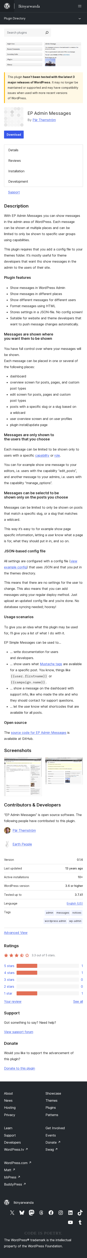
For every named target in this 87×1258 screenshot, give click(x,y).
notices (76, 912)
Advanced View (16, 933)
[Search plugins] (47, 33)
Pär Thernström (44, 120)
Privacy (9, 1115)
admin (49, 912)
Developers (12, 1142)
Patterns (52, 1115)
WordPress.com (18, 1163)
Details (13, 150)
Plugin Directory (14, 18)
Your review (12, 1001)
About (8, 1093)
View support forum (18, 1032)
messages (62, 912)
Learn (8, 1128)
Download (14, 134)
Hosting (10, 1108)
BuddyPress (15, 1184)
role (57, 455)
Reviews (14, 161)
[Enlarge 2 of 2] (77, 763)
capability (42, 455)
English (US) (75, 903)
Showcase (53, 1093)
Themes (51, 1100)
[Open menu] (80, 6)
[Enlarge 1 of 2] (36, 763)
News (8, 1100)
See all (78, 1001)
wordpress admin (55, 920)
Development (18, 181)
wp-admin (75, 920)
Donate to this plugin (19, 1068)
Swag (52, 1149)
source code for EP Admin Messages (38, 733)
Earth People (22, 844)
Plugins (51, 1108)
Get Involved (55, 1128)
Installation (16, 171)
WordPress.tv (16, 1149)
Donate (53, 1142)
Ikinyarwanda (24, 1202)
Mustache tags (51, 664)
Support (14, 192)
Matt (9, 1170)
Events (51, 1135)
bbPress (12, 1177)
